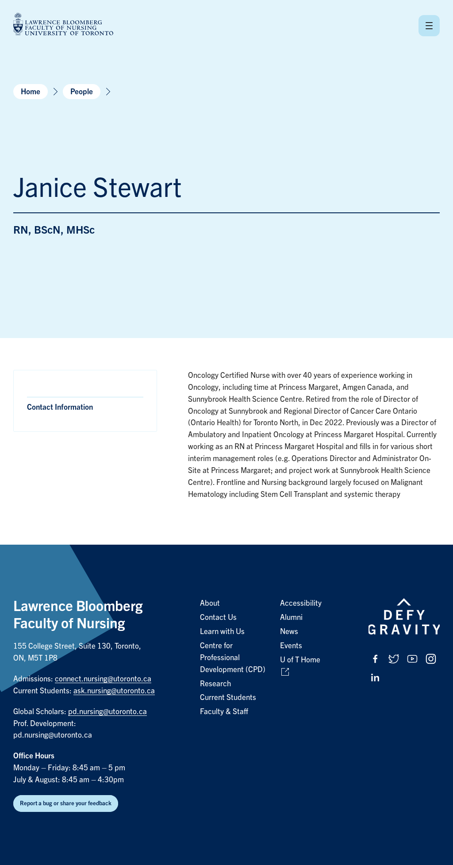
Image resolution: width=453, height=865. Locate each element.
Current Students (228, 697)
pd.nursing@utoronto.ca (107, 711)
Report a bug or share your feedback (65, 803)
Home (30, 92)
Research (215, 684)
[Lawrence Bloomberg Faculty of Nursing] (63, 25)
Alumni (291, 617)
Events (291, 646)
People (81, 92)
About (210, 603)
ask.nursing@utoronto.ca (114, 691)
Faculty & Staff (224, 711)
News (289, 631)
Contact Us (218, 617)
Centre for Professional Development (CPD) (232, 657)
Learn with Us (222, 631)
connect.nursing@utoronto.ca (103, 679)
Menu (429, 25)
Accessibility (301, 603)
